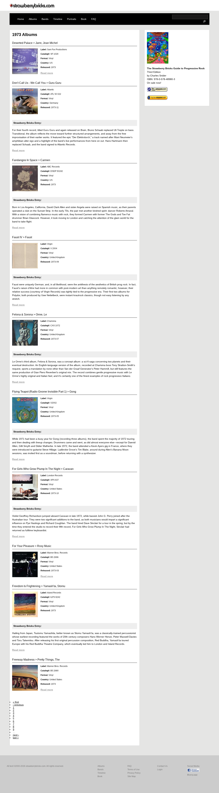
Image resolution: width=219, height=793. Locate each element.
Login (160, 769)
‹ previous (18, 704)
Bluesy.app (192, 775)
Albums (33, 19)
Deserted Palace (22, 42)
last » (16, 737)
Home (20, 19)
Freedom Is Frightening (26, 586)
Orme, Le (41, 314)
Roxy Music (44, 546)
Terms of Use (133, 769)
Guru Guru (55, 82)
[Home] (32, 8)
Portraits (71, 19)
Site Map (131, 776)
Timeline (57, 19)
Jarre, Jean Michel (46, 42)
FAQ (93, 19)
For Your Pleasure (23, 546)
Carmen (45, 160)
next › (16, 735)
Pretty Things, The (48, 659)
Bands (45, 19)
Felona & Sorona (22, 314)
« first (16, 702)
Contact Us (162, 766)
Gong (72, 391)
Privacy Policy (133, 773)
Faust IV (17, 237)
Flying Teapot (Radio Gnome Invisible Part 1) (39, 391)
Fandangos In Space (24, 160)
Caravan (68, 468)
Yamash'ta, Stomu (54, 586)
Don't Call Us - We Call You (29, 82)
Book (83, 19)
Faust (28, 237)
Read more (47, 73)
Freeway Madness (23, 659)
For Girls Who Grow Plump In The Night (36, 468)
